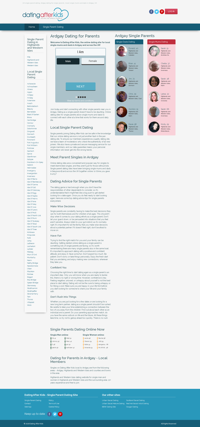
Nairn (29, 260)
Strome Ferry (32, 294)
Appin (29, 92)
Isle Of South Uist (34, 227)
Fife (28, 57)
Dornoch (30, 134)
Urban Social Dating (110, 400)
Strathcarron (32, 288)
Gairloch (30, 151)
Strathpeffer (32, 291)
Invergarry (31, 171)
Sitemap (27, 407)
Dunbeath (31, 137)
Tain (28, 297)
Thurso (30, 299)
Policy (51, 400)
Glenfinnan (31, 157)
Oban (29, 269)
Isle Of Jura (31, 207)
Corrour (30, 123)
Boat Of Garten (33, 114)
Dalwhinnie (32, 129)
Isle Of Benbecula (34, 182)
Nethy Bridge (32, 263)
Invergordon (32, 173)
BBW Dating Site (109, 407)
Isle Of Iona (31, 201)
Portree (30, 274)
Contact (27, 403)
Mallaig (30, 252)
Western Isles (32, 65)
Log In (171, 11)
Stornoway (31, 285)
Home (32, 27)
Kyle (29, 238)
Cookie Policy (54, 407)
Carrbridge (31, 120)
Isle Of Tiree (32, 229)
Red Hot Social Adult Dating (137, 403)
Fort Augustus (33, 143)
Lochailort (31, 246)
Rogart (30, 277)
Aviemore (31, 100)
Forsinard (31, 140)
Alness (30, 89)
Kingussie (31, 235)
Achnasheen (32, 87)
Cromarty (31, 126)
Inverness (31, 176)
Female (93, 61)
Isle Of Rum (32, 218)
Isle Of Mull (31, 213)
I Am (80, 52)
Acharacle (31, 84)
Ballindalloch (32, 106)
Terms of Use (54, 403)
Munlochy (31, 257)
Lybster (30, 249)
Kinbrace (30, 232)
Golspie (30, 159)
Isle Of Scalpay (33, 221)
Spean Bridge (32, 283)
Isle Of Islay (31, 204)
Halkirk (30, 165)
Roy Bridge (31, 280)
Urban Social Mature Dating (113, 403)
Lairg (29, 241)
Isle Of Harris (32, 199)
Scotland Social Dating (135, 400)
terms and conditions (84, 101)
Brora (29, 117)
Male (68, 61)
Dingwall (31, 131)
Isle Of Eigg (31, 193)
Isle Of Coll (31, 187)
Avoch (29, 103)
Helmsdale (31, 168)
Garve (29, 154)
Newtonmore (32, 266)
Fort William (32, 145)
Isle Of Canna (32, 185)
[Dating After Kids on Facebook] (151, 11)
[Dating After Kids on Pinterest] (162, 11)
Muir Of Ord (32, 255)
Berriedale (31, 112)
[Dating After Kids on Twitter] (156, 11)
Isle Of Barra (32, 179)
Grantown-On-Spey (35, 162)
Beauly (30, 109)
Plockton (30, 271)
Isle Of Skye (32, 224)
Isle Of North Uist (34, 215)
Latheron (30, 243)
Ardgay (30, 95)
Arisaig (30, 98)
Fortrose (30, 148)
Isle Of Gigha (32, 196)
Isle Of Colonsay (33, 190)
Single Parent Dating (53, 27)
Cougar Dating (132, 407)
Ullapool (30, 302)
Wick (29, 305)
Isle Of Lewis (32, 210)
